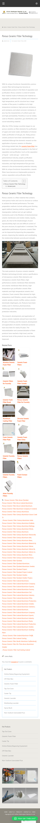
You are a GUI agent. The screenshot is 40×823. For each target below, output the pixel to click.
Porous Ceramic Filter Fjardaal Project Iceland (17, 572)
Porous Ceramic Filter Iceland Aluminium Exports (18, 586)
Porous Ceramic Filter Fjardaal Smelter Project (17, 578)
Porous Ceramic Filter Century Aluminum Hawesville (19, 535)
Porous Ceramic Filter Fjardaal (12, 561)
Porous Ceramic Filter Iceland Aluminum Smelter (17, 627)
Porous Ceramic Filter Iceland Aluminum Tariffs (18, 635)
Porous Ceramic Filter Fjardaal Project (14, 569)
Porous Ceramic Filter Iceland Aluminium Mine (17, 598)
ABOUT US (12, 812)
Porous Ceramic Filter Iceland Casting (14, 638)
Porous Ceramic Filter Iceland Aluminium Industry (18, 595)
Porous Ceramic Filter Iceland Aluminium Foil (16, 592)
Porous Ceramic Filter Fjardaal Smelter (14, 575)
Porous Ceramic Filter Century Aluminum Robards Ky (19, 543)
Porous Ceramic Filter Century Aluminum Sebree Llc (18, 552)
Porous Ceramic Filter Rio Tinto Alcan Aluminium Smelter (18, 645)
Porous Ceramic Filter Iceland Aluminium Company (18, 584)
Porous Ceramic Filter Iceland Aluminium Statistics (18, 607)
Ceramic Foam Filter (18, 41)
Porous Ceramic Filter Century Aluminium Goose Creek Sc (19, 515)
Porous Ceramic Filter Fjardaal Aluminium (15, 563)
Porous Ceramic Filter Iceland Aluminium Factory (18, 589)
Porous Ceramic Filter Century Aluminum (15, 532)
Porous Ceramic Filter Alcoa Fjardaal (16, 500)
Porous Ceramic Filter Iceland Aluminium (15, 581)
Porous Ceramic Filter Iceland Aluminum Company (18, 612)
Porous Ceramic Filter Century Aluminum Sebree (17, 546)
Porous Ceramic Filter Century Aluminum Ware (17, 555)
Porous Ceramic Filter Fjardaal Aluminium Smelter (18, 566)
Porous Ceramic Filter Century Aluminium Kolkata (18, 523)
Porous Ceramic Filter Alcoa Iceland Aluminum (17, 506)
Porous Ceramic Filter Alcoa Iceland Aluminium (17, 503)
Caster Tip (7, 693)
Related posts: (12, 186)
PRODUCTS (19, 812)
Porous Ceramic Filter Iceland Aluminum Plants (17, 621)
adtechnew (6, 41)
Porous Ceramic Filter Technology (15, 184)
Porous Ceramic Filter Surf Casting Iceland (16, 650)
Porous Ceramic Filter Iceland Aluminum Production (19, 624)
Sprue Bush (8, 708)
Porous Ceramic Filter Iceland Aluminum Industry (18, 618)
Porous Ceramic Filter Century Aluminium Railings (18, 526)
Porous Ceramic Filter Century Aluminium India (18, 520)
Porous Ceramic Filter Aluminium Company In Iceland (19, 509)
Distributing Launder (11, 703)
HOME (5, 812)
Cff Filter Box (8, 679)
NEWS (33, 812)
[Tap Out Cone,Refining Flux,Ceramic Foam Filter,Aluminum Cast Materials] (20, 14)
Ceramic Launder (10, 698)
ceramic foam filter (28, 146)
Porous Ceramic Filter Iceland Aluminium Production (19, 601)
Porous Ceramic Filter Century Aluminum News (17, 540)
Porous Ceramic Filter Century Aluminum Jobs (16, 537)
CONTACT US (27, 812)
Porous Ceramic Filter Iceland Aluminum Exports (17, 615)
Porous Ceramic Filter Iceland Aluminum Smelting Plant (18, 631)
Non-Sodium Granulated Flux (14, 713)
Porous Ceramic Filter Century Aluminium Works (17, 529)
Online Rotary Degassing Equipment (16, 674)
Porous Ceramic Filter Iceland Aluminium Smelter (18, 604)
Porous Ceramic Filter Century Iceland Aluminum (17, 558)
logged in (14, 662)
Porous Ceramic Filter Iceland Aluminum (15, 610)
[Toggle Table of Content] (23, 181)
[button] (25, 818)
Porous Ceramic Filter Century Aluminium (15, 512)
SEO (25, 41)
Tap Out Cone (9, 689)
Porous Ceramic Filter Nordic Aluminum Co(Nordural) (19, 641)
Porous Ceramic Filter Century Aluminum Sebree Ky (18, 549)
